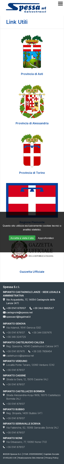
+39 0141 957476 (15, 351)
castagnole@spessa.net (19, 312)
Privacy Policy (51, 458)
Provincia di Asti (32, 74)
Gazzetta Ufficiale (32, 272)
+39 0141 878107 (16, 308)
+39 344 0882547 (43, 308)
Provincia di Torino (32, 173)
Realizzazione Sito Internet (30, 458)
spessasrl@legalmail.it (18, 316)
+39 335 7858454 (42, 351)
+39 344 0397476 (42, 332)
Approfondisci (46, 238)
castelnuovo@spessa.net (20, 355)
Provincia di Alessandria (32, 123)
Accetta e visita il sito (22, 238)
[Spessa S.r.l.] (26, 8)
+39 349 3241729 (16, 336)
